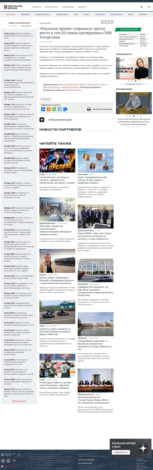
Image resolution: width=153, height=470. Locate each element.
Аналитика (10, 14)
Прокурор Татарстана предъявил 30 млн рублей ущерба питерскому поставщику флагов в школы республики (57, 284)
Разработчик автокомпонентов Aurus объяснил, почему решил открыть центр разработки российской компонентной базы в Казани (95, 242)
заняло (101, 73)
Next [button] (150, 68)
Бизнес (87, 14)
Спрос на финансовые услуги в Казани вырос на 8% (19, 277)
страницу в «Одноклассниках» (64, 87)
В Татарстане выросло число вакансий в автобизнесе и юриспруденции (19, 116)
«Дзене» (78, 90)
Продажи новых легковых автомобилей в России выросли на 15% (17, 160)
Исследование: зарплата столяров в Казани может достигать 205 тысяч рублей (18, 315)
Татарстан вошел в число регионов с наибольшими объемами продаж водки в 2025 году (17, 233)
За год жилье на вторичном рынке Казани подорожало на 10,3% (16, 362)
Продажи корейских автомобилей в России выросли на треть (18, 35)
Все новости (26, 26)
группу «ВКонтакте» (89, 84)
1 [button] (128, 81)
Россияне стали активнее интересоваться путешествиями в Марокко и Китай (18, 371)
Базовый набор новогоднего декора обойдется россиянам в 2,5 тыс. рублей (17, 268)
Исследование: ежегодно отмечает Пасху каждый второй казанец (18, 170)
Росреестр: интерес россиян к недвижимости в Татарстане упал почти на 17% (18, 106)
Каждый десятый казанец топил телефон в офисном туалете (18, 305)
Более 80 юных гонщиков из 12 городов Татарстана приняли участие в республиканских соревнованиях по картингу (57, 337)
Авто (76, 14)
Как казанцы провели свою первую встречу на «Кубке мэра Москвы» (56, 388)
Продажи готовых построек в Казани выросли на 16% (18, 324)
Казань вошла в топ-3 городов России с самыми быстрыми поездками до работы (18, 57)
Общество (143, 14)
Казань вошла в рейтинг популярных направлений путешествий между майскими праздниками (18, 137)
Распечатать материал (102, 109)
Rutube (68, 90)
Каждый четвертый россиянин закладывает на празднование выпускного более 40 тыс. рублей (19, 95)
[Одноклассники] (111, 22)
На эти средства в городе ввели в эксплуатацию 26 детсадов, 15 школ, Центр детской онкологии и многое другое (94, 351)
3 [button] (135, 81)
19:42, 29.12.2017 (46, 42)
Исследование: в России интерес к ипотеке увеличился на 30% (16, 195)
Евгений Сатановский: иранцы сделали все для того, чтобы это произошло (19, 210)
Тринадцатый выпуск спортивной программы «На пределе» (57, 183)
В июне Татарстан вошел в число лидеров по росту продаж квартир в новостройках (17, 67)
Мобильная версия (86, 460)
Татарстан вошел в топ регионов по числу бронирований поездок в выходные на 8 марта (19, 221)
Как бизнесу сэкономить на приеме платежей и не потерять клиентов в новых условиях (96, 296)
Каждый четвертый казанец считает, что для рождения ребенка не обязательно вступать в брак (19, 392)
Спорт (130, 14)
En (149, 7)
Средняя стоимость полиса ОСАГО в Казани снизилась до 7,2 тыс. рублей (18, 185)
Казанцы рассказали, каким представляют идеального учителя (18, 381)
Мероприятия (116, 14)
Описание (140, 463)
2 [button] (132, 81)
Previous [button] (118, 68)
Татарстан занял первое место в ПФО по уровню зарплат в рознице (17, 332)
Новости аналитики (19, 23)
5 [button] (141, 116)
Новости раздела (19, 401)
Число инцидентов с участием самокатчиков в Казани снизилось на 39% (18, 295)
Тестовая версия (85, 463)
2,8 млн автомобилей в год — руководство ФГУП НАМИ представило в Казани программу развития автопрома (95, 404)
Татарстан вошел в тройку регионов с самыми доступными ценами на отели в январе (17, 257)
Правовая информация (141, 460)
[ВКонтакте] (104, 22)
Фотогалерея (51, 7)
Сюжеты (82, 7)
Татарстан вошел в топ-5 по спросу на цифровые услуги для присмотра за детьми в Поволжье (18, 149)
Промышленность (42, 14)
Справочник (68, 7)
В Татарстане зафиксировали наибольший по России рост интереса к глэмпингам (19, 126)
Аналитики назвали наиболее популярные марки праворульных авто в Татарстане (18, 342)
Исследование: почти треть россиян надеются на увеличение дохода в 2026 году (18, 285)
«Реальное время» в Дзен (60, 119)
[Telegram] (60, 109)
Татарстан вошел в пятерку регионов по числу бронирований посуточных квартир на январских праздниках (19, 245)
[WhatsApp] (54, 109)
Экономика (25, 14)
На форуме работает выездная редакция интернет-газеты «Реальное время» (57, 233)
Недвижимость (62, 14)
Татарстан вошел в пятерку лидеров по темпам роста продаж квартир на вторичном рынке (18, 46)
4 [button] (139, 81)
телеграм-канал (71, 84)
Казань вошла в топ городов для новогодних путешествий (17, 352)
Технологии (100, 14)
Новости (36, 7)
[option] (134, 68)
